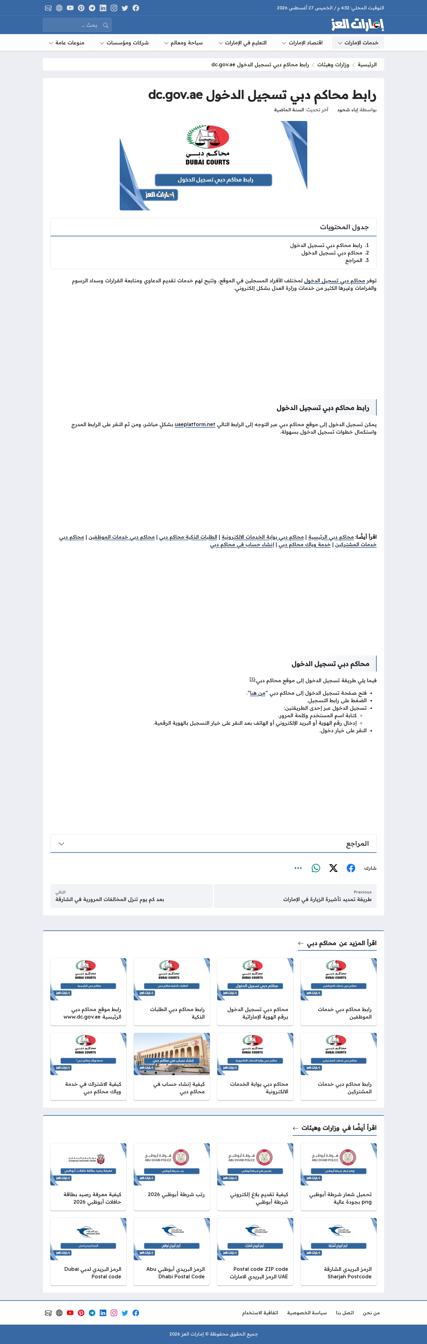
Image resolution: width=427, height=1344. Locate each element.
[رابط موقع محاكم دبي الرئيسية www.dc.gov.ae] (88, 991)
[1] (252, 679)
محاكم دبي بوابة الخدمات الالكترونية (263, 537)
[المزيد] (298, 868)
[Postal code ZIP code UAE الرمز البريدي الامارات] (255, 1251)
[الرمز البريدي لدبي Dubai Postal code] (88, 1251)
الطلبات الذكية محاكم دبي (188, 537)
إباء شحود (347, 110)
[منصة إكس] (333, 868)
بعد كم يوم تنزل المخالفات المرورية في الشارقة (109, 899)
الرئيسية (367, 64)
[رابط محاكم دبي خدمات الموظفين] (339, 991)
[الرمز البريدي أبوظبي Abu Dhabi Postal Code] (172, 1251)
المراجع (357, 260)
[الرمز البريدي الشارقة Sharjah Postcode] (339, 1251)
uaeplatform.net (195, 424)
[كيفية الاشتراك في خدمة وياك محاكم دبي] (88, 1066)
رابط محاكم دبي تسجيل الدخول (329, 245)
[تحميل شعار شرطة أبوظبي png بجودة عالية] (339, 1177)
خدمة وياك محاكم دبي (305, 544)
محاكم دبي (321, 943)
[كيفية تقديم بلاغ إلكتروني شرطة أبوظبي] (255, 1177)
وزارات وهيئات (333, 64)
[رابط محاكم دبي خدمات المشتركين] (339, 1066)
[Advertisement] (213, 340)
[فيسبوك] (350, 868)
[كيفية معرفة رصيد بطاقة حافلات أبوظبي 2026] (88, 1177)
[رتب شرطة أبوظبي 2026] (172, 1177)
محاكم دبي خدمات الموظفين (121, 537)
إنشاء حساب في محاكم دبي (242, 544)
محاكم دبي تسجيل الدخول (335, 252)
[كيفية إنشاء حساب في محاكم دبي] (172, 1066)
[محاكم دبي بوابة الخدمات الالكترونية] (255, 1066)
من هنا (257, 693)
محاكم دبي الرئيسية (331, 537)
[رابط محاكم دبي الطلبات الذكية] (172, 991)
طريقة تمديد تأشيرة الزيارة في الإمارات (327, 899)
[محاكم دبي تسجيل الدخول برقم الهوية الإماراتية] (255, 991)
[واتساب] (315, 868)
